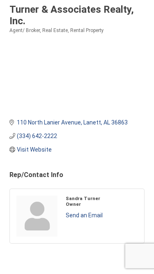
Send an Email (84, 215)
